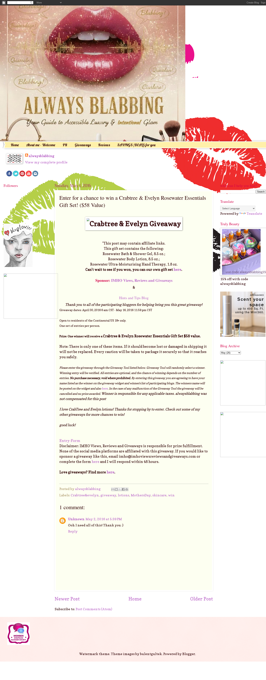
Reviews (104, 145)
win (171, 495)
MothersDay (141, 495)
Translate (254, 213)
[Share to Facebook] (123, 489)
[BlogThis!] (116, 489)
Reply (73, 531)
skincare (159, 495)
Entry (64, 441)
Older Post (201, 599)
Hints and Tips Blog (134, 297)
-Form (74, 441)
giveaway (108, 495)
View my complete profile (46, 162)
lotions (123, 495)
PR (65, 145)
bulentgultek (151, 654)
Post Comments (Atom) (94, 609)
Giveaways (83, 145)
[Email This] (113, 489)
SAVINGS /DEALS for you (136, 145)
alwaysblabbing (41, 156)
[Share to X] (120, 489)
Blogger (188, 654)
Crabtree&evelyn (85, 495)
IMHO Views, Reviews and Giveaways (141, 280)
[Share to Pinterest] (126, 489)
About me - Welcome (40, 145)
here (177, 269)
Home (15, 145)
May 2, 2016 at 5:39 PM (104, 519)
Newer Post (67, 599)
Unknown (76, 519)
